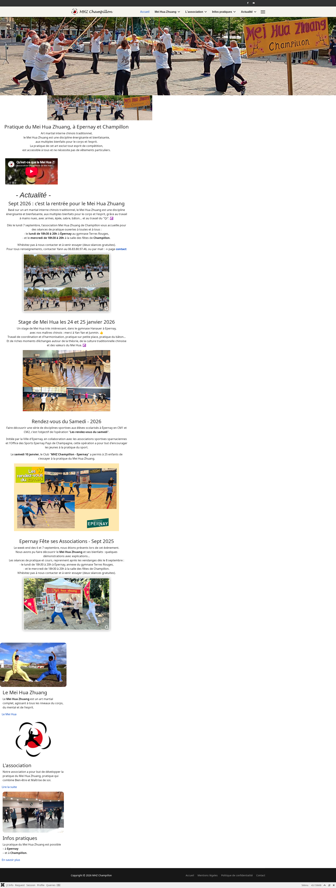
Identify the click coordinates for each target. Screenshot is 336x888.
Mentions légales (208, 875)
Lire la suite (9, 787)
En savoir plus (11, 860)
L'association (194, 11)
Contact (260, 875)
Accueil (144, 11)
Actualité (247, 11)
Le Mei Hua (9, 714)
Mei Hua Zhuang (165, 11)
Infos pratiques (222, 11)
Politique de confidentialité (237, 875)
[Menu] (263, 12)
